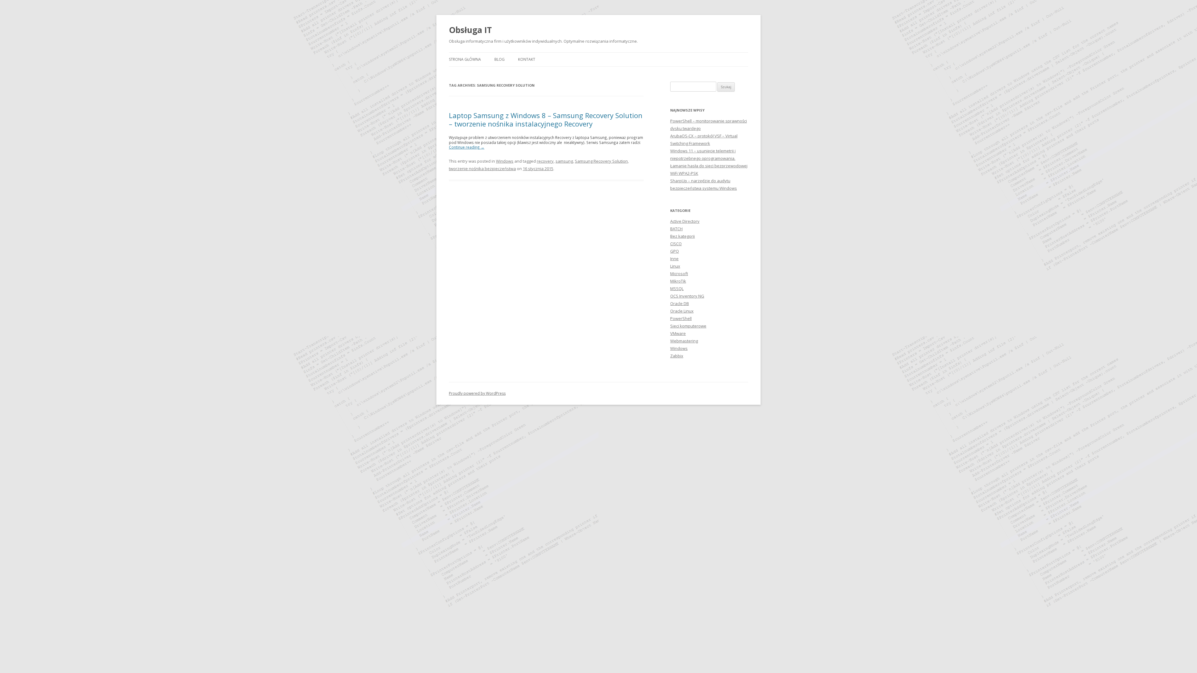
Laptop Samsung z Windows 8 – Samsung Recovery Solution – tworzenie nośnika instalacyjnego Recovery (545, 119)
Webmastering (684, 341)
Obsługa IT (470, 30)
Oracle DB (679, 303)
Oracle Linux (682, 311)
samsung (564, 161)
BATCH (676, 228)
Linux (675, 266)
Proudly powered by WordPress (477, 393)
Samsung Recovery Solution (601, 161)
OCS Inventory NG (687, 296)
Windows (504, 161)
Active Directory (684, 221)
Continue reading (466, 147)
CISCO (676, 243)
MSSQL (677, 288)
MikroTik (678, 281)
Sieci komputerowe (688, 326)
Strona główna (465, 59)
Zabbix (676, 356)
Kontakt (526, 59)
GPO (674, 251)
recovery (545, 161)
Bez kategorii (682, 236)
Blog (499, 59)
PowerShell (681, 318)
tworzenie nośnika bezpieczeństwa (482, 168)
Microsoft (679, 273)
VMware (678, 333)
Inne (674, 258)
